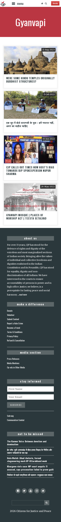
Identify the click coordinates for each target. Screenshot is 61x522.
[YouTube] (30, 490)
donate (55, 3)
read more (23, 294)
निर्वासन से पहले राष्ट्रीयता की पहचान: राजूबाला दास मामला (29, 474)
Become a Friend (13, 327)
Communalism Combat (15, 420)
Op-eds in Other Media (16, 367)
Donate (10, 310)
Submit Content (13, 319)
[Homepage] (42, 3)
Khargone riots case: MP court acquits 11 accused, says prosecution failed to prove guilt (30, 468)
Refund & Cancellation (16, 340)
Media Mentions (13, 363)
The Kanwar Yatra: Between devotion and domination (26, 443)
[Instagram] (36, 490)
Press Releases (13, 358)
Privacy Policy (12, 336)
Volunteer (11, 314)
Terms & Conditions (15, 332)
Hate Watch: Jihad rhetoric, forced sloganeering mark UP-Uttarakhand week (27, 459)
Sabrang (10, 415)
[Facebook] (17, 490)
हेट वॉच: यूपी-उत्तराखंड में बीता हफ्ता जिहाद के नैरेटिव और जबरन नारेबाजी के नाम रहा (29, 451)
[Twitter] (24, 490)
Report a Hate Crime (15, 323)
